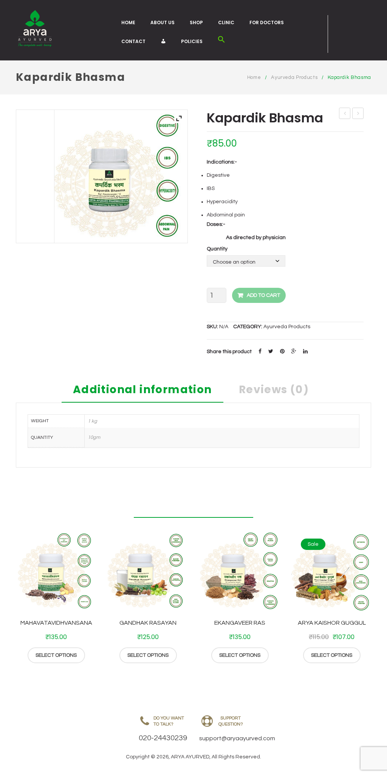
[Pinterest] (282, 351)
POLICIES (192, 41)
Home (128, 22)
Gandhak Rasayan (147, 623)
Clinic (226, 22)
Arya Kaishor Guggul (332, 623)
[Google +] (293, 351)
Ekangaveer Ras (239, 623)
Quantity (217, 249)
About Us (162, 22)
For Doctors (266, 22)
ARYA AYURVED (190, 757)
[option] (56, 597)
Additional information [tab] (142, 390)
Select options (56, 655)
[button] (221, 41)
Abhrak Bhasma (344, 114)
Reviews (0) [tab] (274, 390)
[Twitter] (270, 351)
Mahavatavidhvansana (56, 623)
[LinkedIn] (305, 351)
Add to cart (263, 295)
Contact (133, 41)
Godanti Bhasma (358, 114)
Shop (196, 22)
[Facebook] (260, 351)
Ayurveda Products (294, 77)
